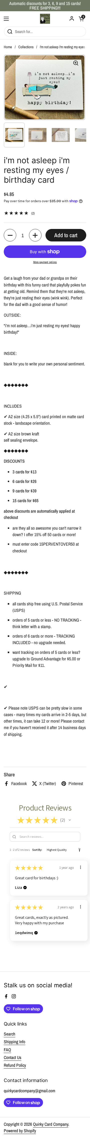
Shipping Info (14, 1042)
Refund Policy (15, 1065)
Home (8, 46)
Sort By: (37, 850)
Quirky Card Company (50, 1124)
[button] (10, 235)
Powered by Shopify (20, 1131)
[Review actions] (80, 867)
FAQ (7, 1050)
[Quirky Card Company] (45, 19)
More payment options (45, 262)
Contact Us (12, 1057)
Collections (26, 46)
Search (9, 1034)
